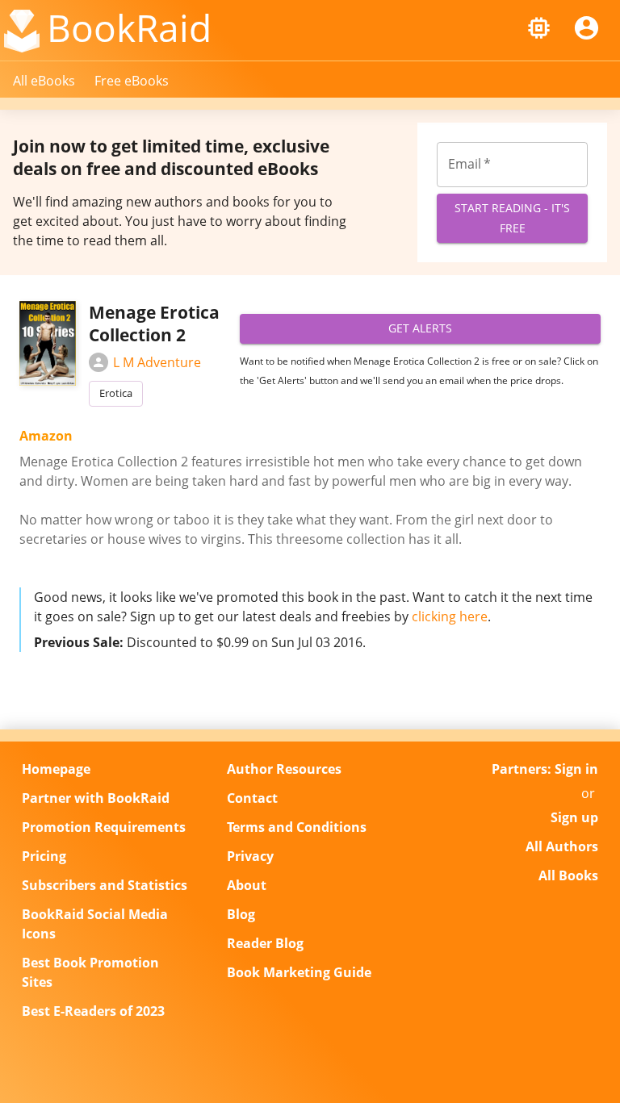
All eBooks (44, 81)
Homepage (56, 769)
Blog (241, 914)
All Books (568, 875)
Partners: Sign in (545, 769)
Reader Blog (265, 943)
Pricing (44, 856)
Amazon (46, 436)
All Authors (562, 846)
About (246, 885)
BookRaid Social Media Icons (95, 923)
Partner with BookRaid (96, 798)
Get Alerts (420, 328)
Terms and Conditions (297, 827)
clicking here (450, 616)
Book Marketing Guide (299, 972)
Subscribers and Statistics (104, 885)
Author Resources (284, 769)
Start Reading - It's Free (512, 218)
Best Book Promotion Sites (90, 972)
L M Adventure (157, 362)
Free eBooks (131, 81)
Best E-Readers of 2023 (93, 1011)
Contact (252, 798)
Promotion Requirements (104, 827)
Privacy (250, 856)
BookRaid (129, 27)
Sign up (574, 817)
